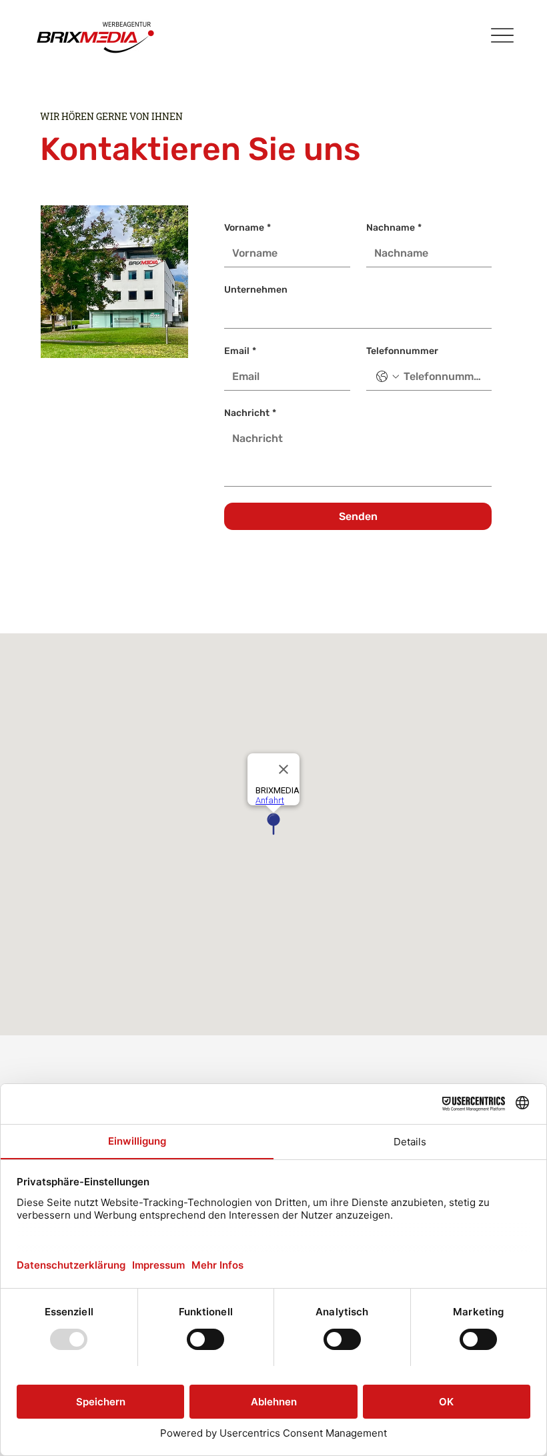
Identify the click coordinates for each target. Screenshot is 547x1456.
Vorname (247, 227)
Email (240, 351)
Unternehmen (256, 289)
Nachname (394, 227)
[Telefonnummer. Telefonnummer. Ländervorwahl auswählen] (387, 377)
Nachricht (250, 413)
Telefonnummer (402, 351)
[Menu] (502, 35)
